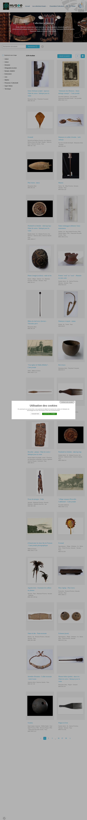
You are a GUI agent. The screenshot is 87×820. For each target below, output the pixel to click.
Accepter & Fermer (49, 414)
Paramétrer (35, 414)
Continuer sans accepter (67, 402)
